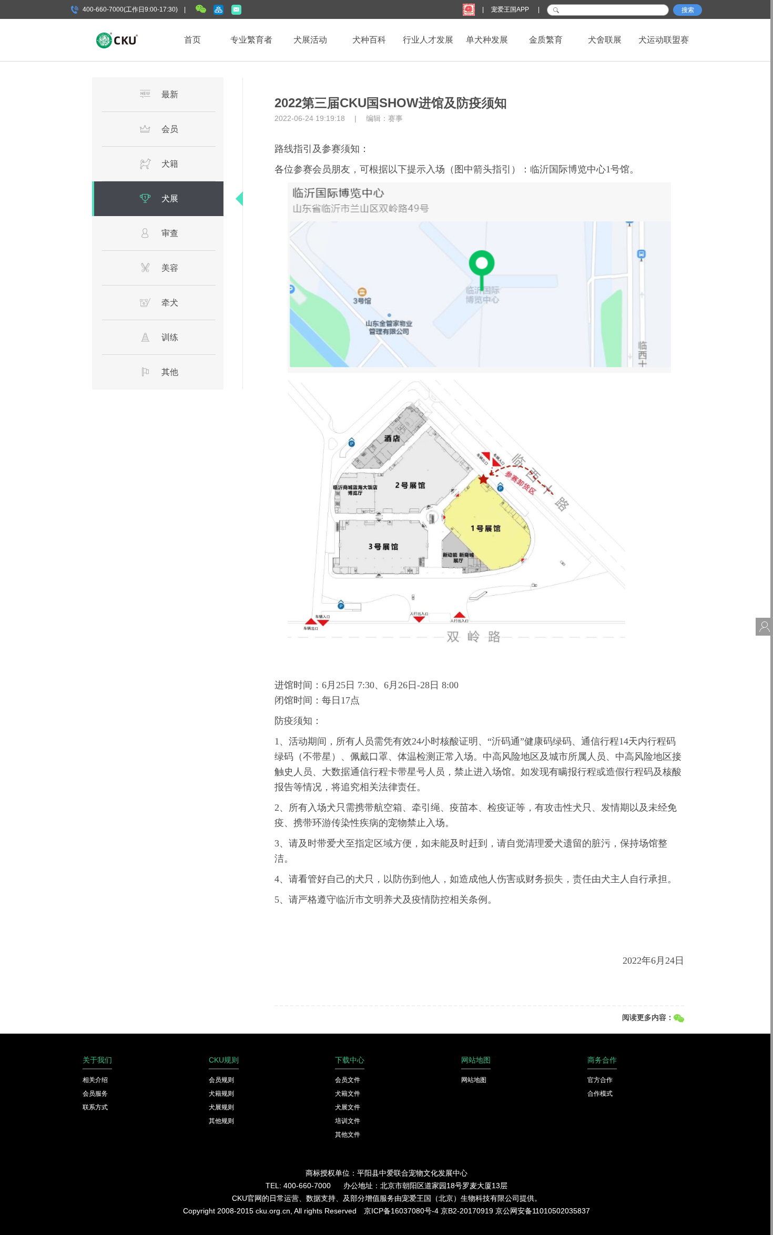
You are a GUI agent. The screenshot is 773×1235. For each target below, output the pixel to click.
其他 (169, 372)
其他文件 (347, 1134)
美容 (169, 267)
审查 (169, 233)
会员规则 (221, 1080)
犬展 (169, 198)
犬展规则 (221, 1107)
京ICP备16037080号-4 (401, 1211)
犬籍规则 (221, 1093)
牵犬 (169, 302)
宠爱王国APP (511, 9)
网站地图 (473, 1080)
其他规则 (221, 1121)
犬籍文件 (347, 1093)
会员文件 (347, 1080)
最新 (169, 94)
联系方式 (95, 1107)
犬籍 (169, 163)
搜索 (688, 10)
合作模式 (600, 1093)
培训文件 (347, 1121)
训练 (169, 337)
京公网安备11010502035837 (542, 1211)
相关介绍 (95, 1080)
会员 (169, 129)
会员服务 (95, 1093)
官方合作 (600, 1080)
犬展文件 (347, 1107)
